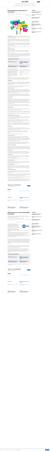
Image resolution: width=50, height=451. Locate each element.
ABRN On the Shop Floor (17, 5)
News (8, 8)
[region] (25, 450)
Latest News (25, 5)
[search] (9, 1)
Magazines (29, 5)
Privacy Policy (19, 449)
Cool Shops (21, 5)
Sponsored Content (33, 5)
